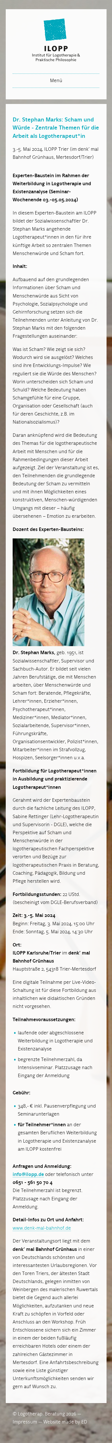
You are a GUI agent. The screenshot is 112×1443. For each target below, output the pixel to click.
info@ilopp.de (28, 1174)
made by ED (74, 1422)
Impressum (25, 1422)
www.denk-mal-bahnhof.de (42, 1228)
